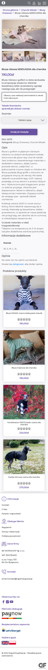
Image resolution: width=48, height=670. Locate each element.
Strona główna (10, 10)
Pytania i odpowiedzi (11, 514)
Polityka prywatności (11, 536)
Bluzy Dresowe (21, 142)
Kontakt (5, 505)
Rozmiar (6, 113)
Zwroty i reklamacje (10, 532)
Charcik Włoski (29, 10)
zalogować (18, 264)
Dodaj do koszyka (19, 132)
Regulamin (6, 527)
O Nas (4, 509)
